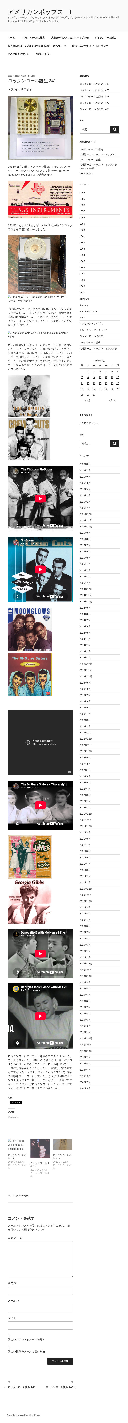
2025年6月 (85, 551)
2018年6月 (85, 1076)
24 (100, 389)
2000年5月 (85, 1088)
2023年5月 (85, 707)
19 (112, 383)
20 (117, 383)
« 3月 (87, 400)
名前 (12, 1283)
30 (94, 394)
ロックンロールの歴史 (33, 37)
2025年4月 (85, 564)
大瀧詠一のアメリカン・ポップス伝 (70, 37)
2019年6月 (85, 1001)
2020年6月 (85, 926)
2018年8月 (85, 1063)
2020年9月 (85, 907)
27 (117, 389)
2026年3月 (85, 495)
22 (88, 389)
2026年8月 (85, 464)
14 (82, 383)
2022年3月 (85, 795)
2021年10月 (86, 826)
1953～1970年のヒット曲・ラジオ (90, 45)
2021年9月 (85, 832)
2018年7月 (85, 1069)
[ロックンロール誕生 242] (40, 1148)
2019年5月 (85, 1007)
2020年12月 (86, 888)
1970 (82, 292)
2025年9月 (85, 532)
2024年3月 (85, 645)
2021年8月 (85, 838)
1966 (82, 267)
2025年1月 (85, 583)
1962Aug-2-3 (87, 173)
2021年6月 (85, 851)
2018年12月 (86, 1038)
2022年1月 (85, 807)
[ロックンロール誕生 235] (62, 1144)
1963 (82, 248)
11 (106, 377)
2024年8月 (85, 614)
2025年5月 (85, 557)
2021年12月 (86, 813)
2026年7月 (85, 470)
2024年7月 (85, 620)
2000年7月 (85, 1082)
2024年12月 (86, 589)
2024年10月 (86, 601)
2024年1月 (85, 657)
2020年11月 (86, 895)
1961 (82, 236)
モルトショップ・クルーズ (94, 330)
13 (117, 377)
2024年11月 (86, 595)
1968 (82, 280)
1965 (82, 261)
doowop (84, 305)
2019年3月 (85, 1019)
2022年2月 (85, 801)
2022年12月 (86, 738)
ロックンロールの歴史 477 (94, 103)
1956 (82, 205)
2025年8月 (85, 539)
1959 (82, 223)
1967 (82, 273)
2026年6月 (85, 476)
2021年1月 (85, 882)
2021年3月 (85, 870)
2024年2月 (85, 651)
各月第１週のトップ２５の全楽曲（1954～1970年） (35, 45)
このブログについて (18, 54)
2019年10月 (86, 976)
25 (106, 389)
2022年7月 (85, 770)
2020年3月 (85, 944)
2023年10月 (86, 676)
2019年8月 (85, 988)
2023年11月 (86, 670)
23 (94, 389)
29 (88, 394)
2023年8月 (85, 689)
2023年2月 (85, 726)
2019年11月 (86, 970)
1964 (82, 255)
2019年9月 (85, 982)
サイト (12, 1318)
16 (94, 383)
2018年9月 (85, 1057)
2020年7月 (85, 920)
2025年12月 (86, 514)
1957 (82, 211)
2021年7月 (85, 845)
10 (100, 377)
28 (82, 394)
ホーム (11, 37)
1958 (82, 217)
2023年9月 (85, 682)
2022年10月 (86, 751)
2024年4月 (85, 639)
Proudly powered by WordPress (23, 1415)
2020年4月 (85, 938)
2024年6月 (85, 626)
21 (82, 389)
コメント (15, 1237)
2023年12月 (86, 664)
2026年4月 (85, 489)
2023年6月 (85, 701)
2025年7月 (85, 545)
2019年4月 (85, 1013)
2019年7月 (85, 994)
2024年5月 (85, 632)
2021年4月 (85, 863)
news (82, 317)
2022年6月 (85, 776)
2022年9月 (85, 757)
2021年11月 (86, 820)
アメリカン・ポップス (91, 323)
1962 (82, 242)
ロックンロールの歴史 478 (94, 96)
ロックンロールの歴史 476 (94, 109)
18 (106, 383)
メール (13, 1300)
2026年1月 (85, 508)
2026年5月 (85, 483)
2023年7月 (85, 695)
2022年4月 (85, 788)
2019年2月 (85, 1026)
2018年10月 (86, 1051)
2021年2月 (85, 876)
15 (88, 383)
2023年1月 (85, 732)
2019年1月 (85, 1032)
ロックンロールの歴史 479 (94, 90)
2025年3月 (85, 570)
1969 (82, 286)
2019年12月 (86, 963)
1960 (82, 230)
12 (112, 377)
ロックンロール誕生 (105, 37)
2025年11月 (86, 520)
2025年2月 (85, 576)
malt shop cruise (88, 311)
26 (112, 389)
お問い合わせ (43, 54)
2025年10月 (86, 526)
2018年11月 (86, 1044)
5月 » (112, 400)
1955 (82, 199)
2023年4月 (85, 714)
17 (100, 383)
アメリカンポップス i (39, 11)
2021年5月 (85, 857)
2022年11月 (86, 745)
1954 (82, 192)
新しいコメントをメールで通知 (26, 1339)
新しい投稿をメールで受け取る (26, 1351)
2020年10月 (86, 901)
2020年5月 (85, 932)
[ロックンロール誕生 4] (17, 1144)
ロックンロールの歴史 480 (94, 84)
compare (84, 298)
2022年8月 (85, 764)
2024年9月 (85, 607)
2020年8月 (85, 913)
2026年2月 (85, 501)
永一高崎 (31, 76)
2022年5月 (85, 782)
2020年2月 (85, 951)
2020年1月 (85, 957)
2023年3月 (85, 720)
